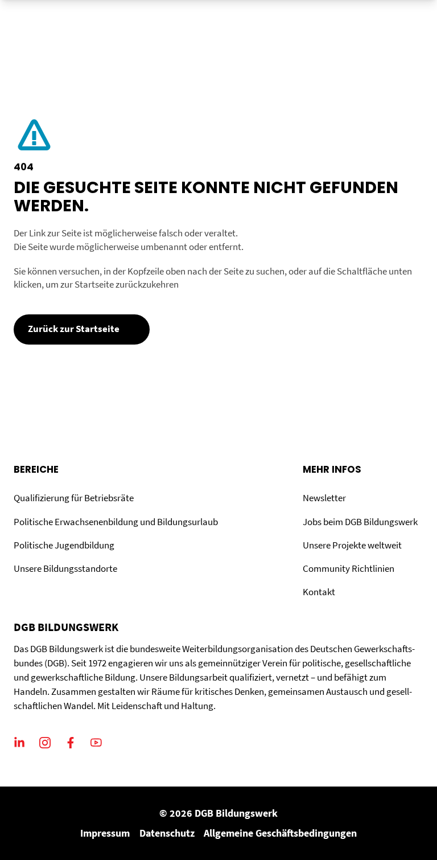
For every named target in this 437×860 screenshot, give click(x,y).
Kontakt (319, 592)
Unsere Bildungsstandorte (65, 569)
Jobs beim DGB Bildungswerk (360, 522)
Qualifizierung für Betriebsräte (74, 498)
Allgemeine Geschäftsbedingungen (280, 832)
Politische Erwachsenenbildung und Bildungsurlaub (116, 522)
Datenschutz (167, 832)
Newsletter (324, 498)
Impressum (105, 832)
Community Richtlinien (348, 569)
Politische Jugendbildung (64, 545)
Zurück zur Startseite (73, 329)
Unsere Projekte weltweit (352, 545)
